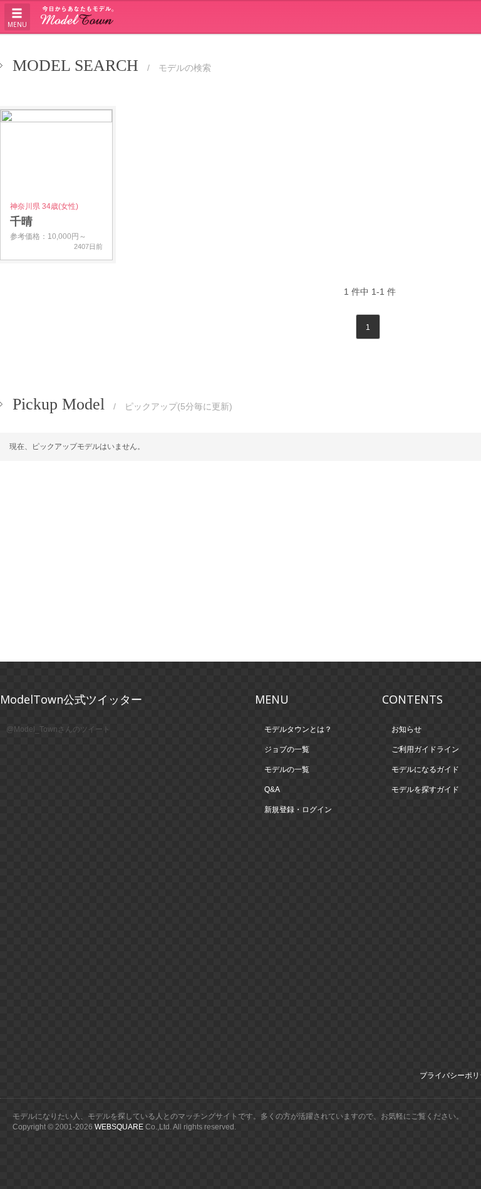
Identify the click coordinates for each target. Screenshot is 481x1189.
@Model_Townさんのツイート (58, 729)
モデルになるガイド (425, 769)
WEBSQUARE (119, 1127)
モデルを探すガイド (425, 789)
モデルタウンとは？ (86, 48)
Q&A (463, 48)
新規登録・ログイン (399, 48)
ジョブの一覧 (253, 48)
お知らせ (406, 729)
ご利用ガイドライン (175, 48)
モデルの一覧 (320, 48)
